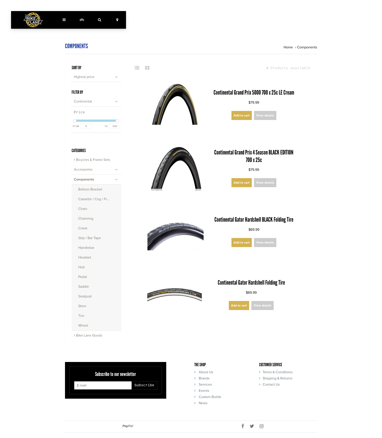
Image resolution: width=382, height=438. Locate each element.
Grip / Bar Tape (89, 238)
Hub (81, 267)
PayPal (128, 426)
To (106, 126)
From (76, 126)
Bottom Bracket (90, 189)
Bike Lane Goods (88, 335)
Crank (82, 228)
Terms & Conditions (277, 372)
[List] (139, 68)
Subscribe (144, 385)
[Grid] (147, 68)
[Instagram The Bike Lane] (263, 426)
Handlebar (86, 248)
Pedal (82, 277)
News (202, 403)
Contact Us (271, 384)
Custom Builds (209, 397)
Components (307, 47)
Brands (203, 378)
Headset (84, 257)
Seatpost (85, 296)
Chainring (85, 218)
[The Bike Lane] (33, 20)
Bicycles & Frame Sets (92, 160)
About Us (205, 372)
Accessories (83, 169)
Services (205, 384)
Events (203, 390)
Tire (81, 316)
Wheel (83, 325)
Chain (82, 209)
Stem (82, 306)
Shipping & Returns (277, 378)
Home (288, 47)
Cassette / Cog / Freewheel (99, 199)
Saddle (83, 286)
